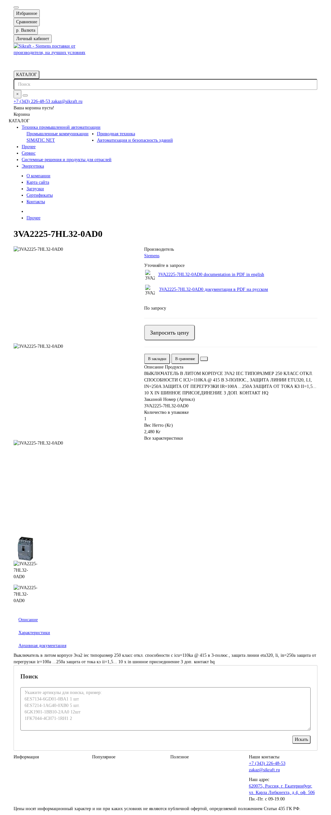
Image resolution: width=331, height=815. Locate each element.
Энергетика (33, 166)
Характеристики (34, 632)
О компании (38, 175)
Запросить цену (169, 332)
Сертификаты (40, 195)
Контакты (36, 201)
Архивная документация (42, 645)
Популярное (103, 756)
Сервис (29, 153)
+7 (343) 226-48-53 (32, 101)
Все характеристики (163, 438)
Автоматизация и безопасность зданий (135, 140)
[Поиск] (25, 95)
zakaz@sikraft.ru (66, 101)
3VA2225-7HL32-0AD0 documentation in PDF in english (211, 274)
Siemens (151, 255)
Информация (26, 756)
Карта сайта (38, 182)
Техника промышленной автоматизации (61, 127)
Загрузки (35, 188)
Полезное (179, 756)
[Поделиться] (204, 359)
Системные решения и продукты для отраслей (67, 159)
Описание (28, 619)
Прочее (29, 146)
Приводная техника (116, 133)
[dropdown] (16, 7)
